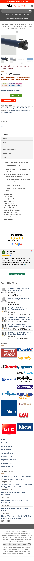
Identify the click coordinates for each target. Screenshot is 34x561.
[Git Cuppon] (25, 387)
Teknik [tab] (5, 138)
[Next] (29, 45)
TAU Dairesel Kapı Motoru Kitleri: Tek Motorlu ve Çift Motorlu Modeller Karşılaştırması (16, 478)
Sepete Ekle (15, 95)
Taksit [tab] (5, 142)
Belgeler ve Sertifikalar (8, 460)
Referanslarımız (6, 449)
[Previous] (4, 45)
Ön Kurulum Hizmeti (7, 466)
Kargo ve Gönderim (7, 456)
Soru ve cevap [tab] (7, 153)
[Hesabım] (29, 6)
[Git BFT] (9, 429)
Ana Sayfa (5, 24)
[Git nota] (25, 403)
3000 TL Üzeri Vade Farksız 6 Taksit (17, 18)
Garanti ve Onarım (7, 453)
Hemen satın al (9, 100)
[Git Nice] (9, 407)
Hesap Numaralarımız (8, 443)
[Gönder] (30, 11)
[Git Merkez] (25, 367)
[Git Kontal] (9, 379)
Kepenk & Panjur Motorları (18, 24)
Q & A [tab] (4, 157)
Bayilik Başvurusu (6, 446)
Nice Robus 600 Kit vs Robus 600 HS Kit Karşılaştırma (13, 494)
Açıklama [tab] (6, 135)
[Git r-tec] (9, 393)
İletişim (3, 439)
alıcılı (7, 110)
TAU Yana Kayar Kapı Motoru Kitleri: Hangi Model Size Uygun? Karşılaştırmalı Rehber (16, 486)
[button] (2, 6)
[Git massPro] (9, 352)
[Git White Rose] (25, 395)
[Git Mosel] (25, 349)
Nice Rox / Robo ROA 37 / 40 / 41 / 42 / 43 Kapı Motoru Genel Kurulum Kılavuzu (16, 517)
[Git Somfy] (25, 358)
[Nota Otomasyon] (16, 6)
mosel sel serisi (20, 110)
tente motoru (11, 112)
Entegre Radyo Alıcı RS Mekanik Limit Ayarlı (18, 108)
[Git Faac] (25, 379)
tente (6, 112)
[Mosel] (3, 126)
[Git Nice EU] (25, 427)
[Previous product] (18, 32)
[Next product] (15, 32)
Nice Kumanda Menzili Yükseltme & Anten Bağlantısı (14, 509)
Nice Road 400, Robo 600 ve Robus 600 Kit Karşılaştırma (14, 501)
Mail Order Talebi (6, 463)
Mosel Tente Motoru (14, 26)
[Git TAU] (23, 415)
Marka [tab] (5, 146)
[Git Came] (25, 372)
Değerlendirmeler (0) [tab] (9, 149)
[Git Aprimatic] (9, 367)
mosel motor (12, 110)
